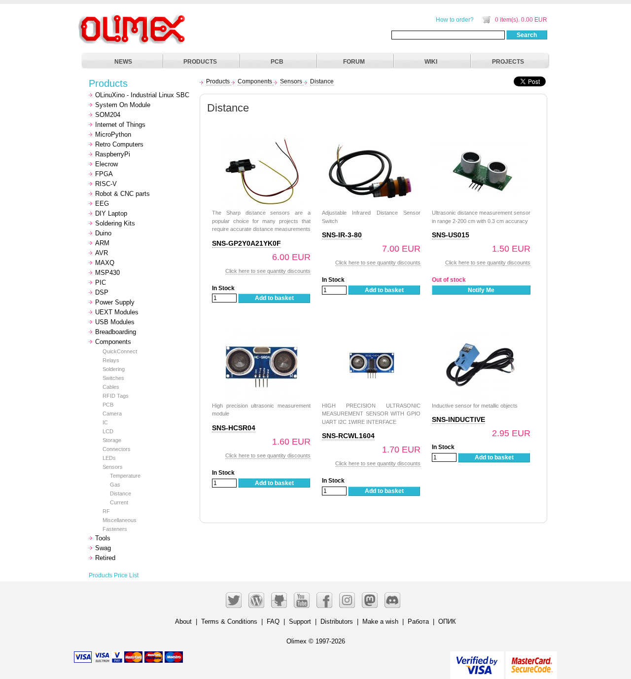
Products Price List (114, 575)
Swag (103, 548)
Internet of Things (120, 124)
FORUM (354, 61)
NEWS (123, 61)
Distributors (336, 621)
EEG (102, 203)
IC (105, 422)
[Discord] (392, 600)
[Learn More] (531, 661)
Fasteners (115, 529)
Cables (111, 387)
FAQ (273, 621)
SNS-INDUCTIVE (458, 419)
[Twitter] (234, 600)
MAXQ (104, 262)
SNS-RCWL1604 (348, 436)
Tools (102, 538)
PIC (100, 282)
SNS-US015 (450, 235)
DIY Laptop (111, 213)
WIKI (430, 61)
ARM (102, 243)
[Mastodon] (370, 600)
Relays (111, 360)
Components (113, 341)
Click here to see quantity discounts (268, 271)
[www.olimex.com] (133, 17)
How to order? (455, 19)
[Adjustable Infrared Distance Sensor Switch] (371, 140)
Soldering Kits (115, 223)
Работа (418, 621)
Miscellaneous (120, 520)
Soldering (114, 369)
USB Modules (115, 322)
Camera (112, 413)
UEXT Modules (117, 312)
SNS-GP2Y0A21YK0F (246, 243)
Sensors (113, 467)
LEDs (109, 458)
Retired (105, 558)
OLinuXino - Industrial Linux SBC (142, 95)
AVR (101, 253)
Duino (103, 233)
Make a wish (380, 621)
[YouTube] (302, 600)
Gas (115, 485)
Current (119, 502)
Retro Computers (119, 144)
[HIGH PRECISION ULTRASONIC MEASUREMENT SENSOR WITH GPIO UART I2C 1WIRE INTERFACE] (371, 333)
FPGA (104, 174)
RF (106, 511)
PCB (277, 61)
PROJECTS (508, 61)
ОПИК (447, 621)
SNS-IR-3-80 (342, 235)
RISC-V (106, 184)
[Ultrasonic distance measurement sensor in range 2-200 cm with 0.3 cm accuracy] (481, 140)
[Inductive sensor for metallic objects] (481, 333)
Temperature (125, 476)
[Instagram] (347, 600)
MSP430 (107, 272)
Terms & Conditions (229, 621)
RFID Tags (116, 396)
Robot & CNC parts (122, 193)
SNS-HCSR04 (233, 428)
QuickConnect (120, 351)
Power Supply (115, 302)
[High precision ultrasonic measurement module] (261, 333)
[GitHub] (279, 600)
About (183, 621)
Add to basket (274, 298)
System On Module (122, 105)
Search (527, 35)
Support (300, 621)
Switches (113, 378)
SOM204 (107, 114)
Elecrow (106, 164)
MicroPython (113, 134)
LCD (108, 431)
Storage (112, 440)
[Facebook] (324, 600)
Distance (120, 493)
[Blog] (256, 600)
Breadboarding (115, 332)
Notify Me (481, 290)
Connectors (117, 449)
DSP (101, 292)
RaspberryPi (112, 154)
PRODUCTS (200, 61)
